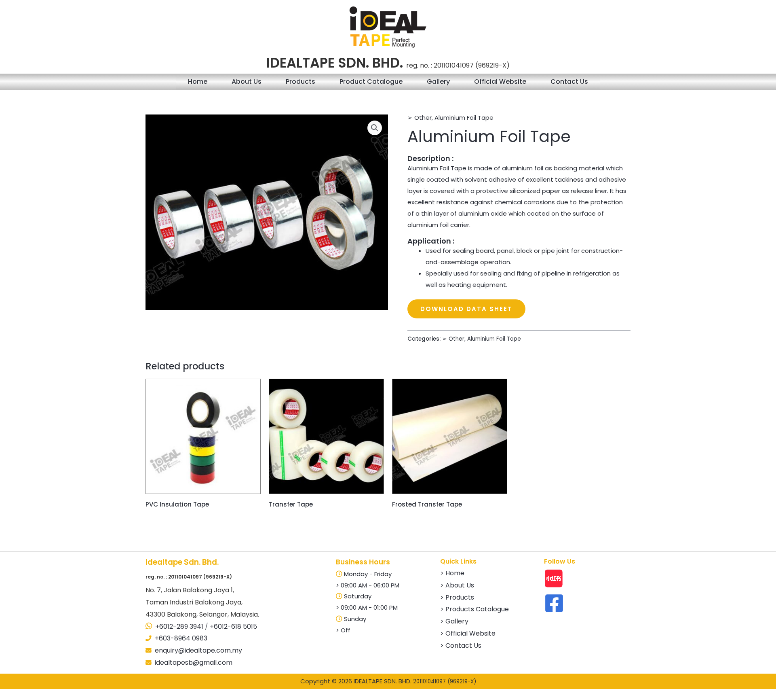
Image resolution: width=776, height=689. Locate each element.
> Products (457, 597)
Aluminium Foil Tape (463, 117)
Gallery (438, 81)
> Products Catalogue (474, 609)
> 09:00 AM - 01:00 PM (367, 607)
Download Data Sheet (466, 309)
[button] (374, 128)
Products (300, 81)
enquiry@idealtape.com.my (198, 650)
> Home (452, 573)
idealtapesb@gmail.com (193, 662)
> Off (343, 630)
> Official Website (468, 633)
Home (197, 81)
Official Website (500, 81)
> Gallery (454, 621)
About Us (246, 81)
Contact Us (569, 81)
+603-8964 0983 (181, 638)
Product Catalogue (371, 81)
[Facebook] (554, 603)
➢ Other (419, 117)
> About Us (457, 585)
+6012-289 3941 (179, 626)
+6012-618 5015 (233, 626)
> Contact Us (460, 645)
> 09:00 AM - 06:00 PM (367, 585)
